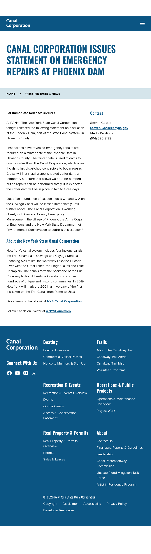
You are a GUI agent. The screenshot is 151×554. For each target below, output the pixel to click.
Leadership (105, 454)
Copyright (50, 504)
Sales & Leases (54, 459)
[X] (34, 373)
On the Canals (53, 406)
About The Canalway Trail (115, 350)
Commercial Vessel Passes (62, 357)
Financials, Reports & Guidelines (120, 448)
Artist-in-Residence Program (117, 484)
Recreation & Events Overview (65, 393)
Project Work (106, 411)
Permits (48, 453)
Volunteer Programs (111, 370)
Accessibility (92, 504)
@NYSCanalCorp (58, 311)
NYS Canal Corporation (64, 301)
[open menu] (142, 23)
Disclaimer (70, 504)
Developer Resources (58, 510)
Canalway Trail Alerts (111, 357)
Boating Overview (56, 350)
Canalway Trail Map (110, 363)
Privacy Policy (117, 504)
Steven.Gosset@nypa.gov (109, 128)
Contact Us (105, 441)
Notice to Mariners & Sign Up (64, 363)
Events (48, 400)
